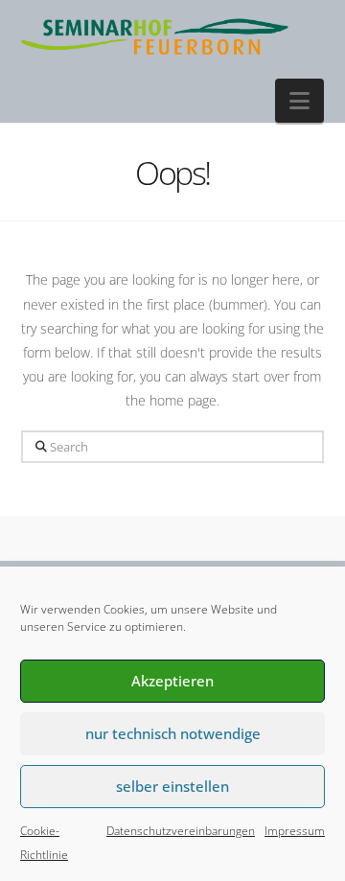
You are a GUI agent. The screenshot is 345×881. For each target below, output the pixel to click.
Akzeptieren (172, 680)
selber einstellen (172, 786)
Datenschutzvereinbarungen (180, 831)
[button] (299, 101)
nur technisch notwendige (173, 733)
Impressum (294, 831)
